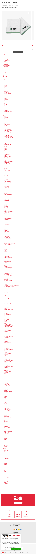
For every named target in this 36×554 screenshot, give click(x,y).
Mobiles (5, 358)
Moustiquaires (6, 337)
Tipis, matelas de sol (7, 368)
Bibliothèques (6, 365)
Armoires (5, 308)
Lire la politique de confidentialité (6, 546)
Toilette (5, 80)
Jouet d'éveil (5, 452)
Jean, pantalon (6, 187)
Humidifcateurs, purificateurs (8, 336)
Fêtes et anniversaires (7, 462)
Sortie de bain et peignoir (7, 385)
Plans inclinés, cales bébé (8, 332)
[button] (2, 553)
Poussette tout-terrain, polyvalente (9, 434)
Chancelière (5, 439)
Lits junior (5, 320)
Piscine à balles (6, 475)
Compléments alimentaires (8, 280)
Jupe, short (6, 185)
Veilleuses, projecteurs (7, 373)
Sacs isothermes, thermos (8, 272)
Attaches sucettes (7, 263)
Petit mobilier (6, 367)
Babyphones (6, 331)
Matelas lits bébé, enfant (8, 326)
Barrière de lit (6, 481)
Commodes (6, 304)
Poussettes (6, 84)
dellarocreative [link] (28, 552)
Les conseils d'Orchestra (6, 65)
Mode (4, 103)
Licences (5, 149)
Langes (5, 295)
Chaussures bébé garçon (8, 111)
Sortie (4, 68)
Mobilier (5, 94)
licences (5, 119)
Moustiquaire (5, 446)
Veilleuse (5, 482)
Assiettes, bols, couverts (8, 267)
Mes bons (5, 61)
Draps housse (6, 344)
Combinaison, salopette (7, 128)
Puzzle (4, 457)
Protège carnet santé (7, 395)
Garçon (5, 202)
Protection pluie (6, 445)
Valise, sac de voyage (7, 427)
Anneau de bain (6, 383)
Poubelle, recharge (6, 399)
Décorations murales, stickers (8, 360)
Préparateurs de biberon (8, 257)
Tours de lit (6, 347)
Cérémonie (6, 122)
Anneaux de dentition (7, 261)
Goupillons (6, 252)
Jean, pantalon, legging (7, 238)
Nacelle (5, 437)
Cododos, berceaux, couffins (8, 309)
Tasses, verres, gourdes (7, 268)
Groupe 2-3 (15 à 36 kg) (7, 410)
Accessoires (6, 139)
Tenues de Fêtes (6, 143)
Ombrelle (5, 440)
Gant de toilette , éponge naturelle (9, 386)
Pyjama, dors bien (7, 124)
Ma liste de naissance (7, 60)
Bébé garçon (6, 105)
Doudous (5, 374)
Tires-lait (5, 284)
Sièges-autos (6, 81)
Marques (4, 487)
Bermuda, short (6, 213)
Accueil (4, 54)
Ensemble (5, 126)
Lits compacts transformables (8, 315)
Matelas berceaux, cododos (8, 325)
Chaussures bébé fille (7, 110)
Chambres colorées (7, 301)
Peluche (5, 465)
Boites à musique (6, 377)
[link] (16, 44)
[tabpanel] (16, 29)
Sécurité (5, 86)
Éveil (4, 67)
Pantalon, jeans (6, 162)
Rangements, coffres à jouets (8, 366)
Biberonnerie (6, 87)
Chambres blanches (7, 299)
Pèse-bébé (5, 390)
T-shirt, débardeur (7, 235)
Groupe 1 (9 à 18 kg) (7, 408)
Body (5, 123)
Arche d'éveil (5, 463)
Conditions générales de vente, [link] (9, 552)
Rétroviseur (5, 415)
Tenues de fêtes (6, 171)
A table (5, 90)
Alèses (5, 343)
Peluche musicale (6, 466)
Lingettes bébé (6, 392)
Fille (5, 106)
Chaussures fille (6, 112)
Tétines (5, 250)
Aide (3, 75)
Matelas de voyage (7, 327)
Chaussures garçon (7, 113)
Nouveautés (6, 117)
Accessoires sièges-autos (7, 414)
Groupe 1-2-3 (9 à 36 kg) (7, 409)
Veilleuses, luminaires (7, 359)
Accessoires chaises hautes (8, 275)
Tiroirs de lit (6, 318)
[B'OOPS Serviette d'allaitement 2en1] (16, 25)
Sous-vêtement (6, 195)
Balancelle (5, 471)
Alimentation (6, 279)
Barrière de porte (6, 480)
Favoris (4, 63)
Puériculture (5, 79)
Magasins (4, 55)
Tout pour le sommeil (7, 303)
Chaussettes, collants (7, 138)
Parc (4, 472)
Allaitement (6, 91)
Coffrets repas (6, 269)
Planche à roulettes (6, 444)
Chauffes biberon (6, 256)
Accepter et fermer (16, 549)
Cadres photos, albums (7, 361)
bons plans (4, 78)
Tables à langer (6, 307)
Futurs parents (6, 66)
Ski (4, 169)
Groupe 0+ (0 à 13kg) (7, 404)
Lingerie (5, 230)
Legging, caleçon (6, 135)
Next (32, 49)
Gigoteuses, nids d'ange (7, 342)
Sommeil (5, 72)
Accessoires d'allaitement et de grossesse (10, 287)
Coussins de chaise (7, 274)
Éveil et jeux (6, 85)
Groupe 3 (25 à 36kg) (7, 411)
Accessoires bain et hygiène (8, 391)
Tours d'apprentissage (7, 278)
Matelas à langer (6, 397)
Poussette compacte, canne (8, 431)
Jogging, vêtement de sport (8, 132)
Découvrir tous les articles (18, 52)
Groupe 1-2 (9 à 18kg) (7, 407)
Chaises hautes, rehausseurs (8, 273)
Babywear (5, 350)
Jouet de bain (6, 455)
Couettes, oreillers (7, 348)
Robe (5, 180)
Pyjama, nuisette (6, 231)
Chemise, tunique (6, 236)
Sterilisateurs (6, 255)
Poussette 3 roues (6, 433)
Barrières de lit (6, 335)
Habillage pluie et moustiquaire (8, 417)
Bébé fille (5, 104)
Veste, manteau (6, 242)
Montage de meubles (6, 74)
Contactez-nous (5, 76)
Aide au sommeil (6, 101)
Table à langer (6, 396)
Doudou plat (5, 464)
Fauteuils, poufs (6, 362)
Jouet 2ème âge (6, 450)
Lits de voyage (6, 319)
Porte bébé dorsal (6, 425)
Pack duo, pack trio (6, 432)
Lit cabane (5, 321)
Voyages (4, 420)
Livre (4, 456)
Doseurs (5, 251)
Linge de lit (6, 99)
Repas (4, 71)
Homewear (6, 232)
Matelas (5, 97)
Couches (5, 398)
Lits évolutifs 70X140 (7, 314)
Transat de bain (6, 382)
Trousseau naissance (7, 150)
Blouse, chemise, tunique (8, 130)
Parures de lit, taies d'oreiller (8, 349)
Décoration (6, 100)
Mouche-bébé (6, 389)
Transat (5, 469)
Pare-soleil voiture (6, 416)
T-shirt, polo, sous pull (7, 129)
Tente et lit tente (6, 426)
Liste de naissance (5, 64)
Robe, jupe (6, 125)
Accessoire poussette (7, 441)
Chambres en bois (7, 298)
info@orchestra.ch (26, 551)
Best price (5, 118)
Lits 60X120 (6, 313)
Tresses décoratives (7, 356)
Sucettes (5, 88)
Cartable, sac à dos (6, 459)
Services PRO (4, 488)
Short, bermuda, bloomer (8, 136)
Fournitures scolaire (6, 458)
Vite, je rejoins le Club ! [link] (18, 502)
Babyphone (5, 478)
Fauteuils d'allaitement (7, 290)
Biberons (5, 249)
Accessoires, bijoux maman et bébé (9, 243)
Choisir (6, 549)
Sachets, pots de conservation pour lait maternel (11, 285)
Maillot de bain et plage (7, 142)
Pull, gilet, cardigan (7, 237)
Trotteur (5, 470)
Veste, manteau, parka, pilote (8, 137)
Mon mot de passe (6, 59)
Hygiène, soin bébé (6, 384)
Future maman (6, 109)
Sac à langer (5, 438)
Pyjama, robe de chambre (8, 194)
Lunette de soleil (6, 483)
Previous (30, 49)
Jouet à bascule (6, 453)
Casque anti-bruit (6, 484)
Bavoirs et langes (6, 92)
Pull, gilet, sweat (6, 131)
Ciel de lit (5, 355)
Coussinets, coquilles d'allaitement (9, 286)
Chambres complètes (7, 93)
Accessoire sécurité (6, 477)
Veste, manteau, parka (7, 214)
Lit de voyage (6, 421)
